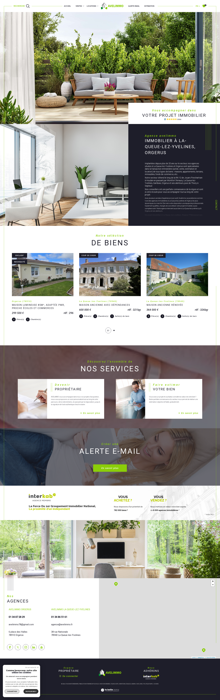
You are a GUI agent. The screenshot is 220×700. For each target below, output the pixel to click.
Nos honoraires (105, 684)
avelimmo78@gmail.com (21, 624)
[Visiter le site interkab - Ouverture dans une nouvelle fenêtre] (151, 677)
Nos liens (139, 684)
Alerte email (134, 6)
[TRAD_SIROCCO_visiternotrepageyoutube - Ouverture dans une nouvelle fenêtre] (42, 647)
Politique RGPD (148, 684)
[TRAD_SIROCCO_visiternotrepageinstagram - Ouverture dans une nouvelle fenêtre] (26, 647)
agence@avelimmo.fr (62, 624)
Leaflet (194, 657)
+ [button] (213, 581)
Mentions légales (125, 684)
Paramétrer (12, 691)
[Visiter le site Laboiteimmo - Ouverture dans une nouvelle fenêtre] (110, 693)
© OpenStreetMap (210, 657)
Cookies (156, 684)
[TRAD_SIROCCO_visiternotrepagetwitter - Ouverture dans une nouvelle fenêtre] (18, 647)
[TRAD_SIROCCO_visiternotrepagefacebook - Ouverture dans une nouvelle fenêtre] (10, 647)
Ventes (79, 6)
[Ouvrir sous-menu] (83, 6)
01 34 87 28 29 (17, 616)
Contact (216, 205)
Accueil (67, 6)
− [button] (213, 584)
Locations (91, 6)
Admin (133, 684)
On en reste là (30, 667)
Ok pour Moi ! (30, 691)
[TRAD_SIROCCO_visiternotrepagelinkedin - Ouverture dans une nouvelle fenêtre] (34, 647)
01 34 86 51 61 (59, 616)
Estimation (149, 6)
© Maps (200, 657)
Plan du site (114, 684)
